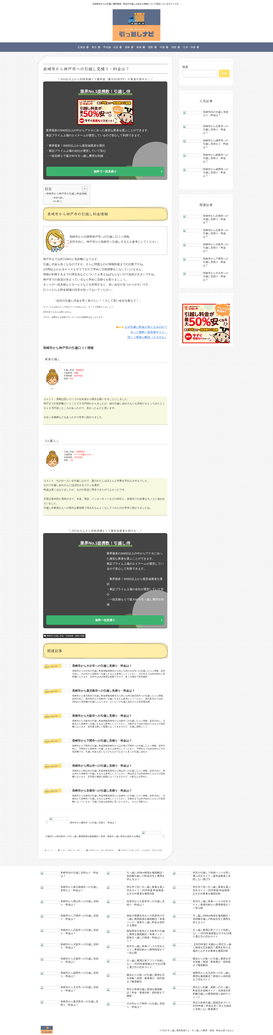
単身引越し (59, 198)
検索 (185, 67)
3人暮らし (58, 201)
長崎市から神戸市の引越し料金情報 (66, 193)
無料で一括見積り (105, 171)
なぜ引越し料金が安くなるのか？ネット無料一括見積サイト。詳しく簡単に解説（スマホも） (146, 332)
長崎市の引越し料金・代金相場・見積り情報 (66, 636)
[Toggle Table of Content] (83, 188)
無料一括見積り (105, 620)
